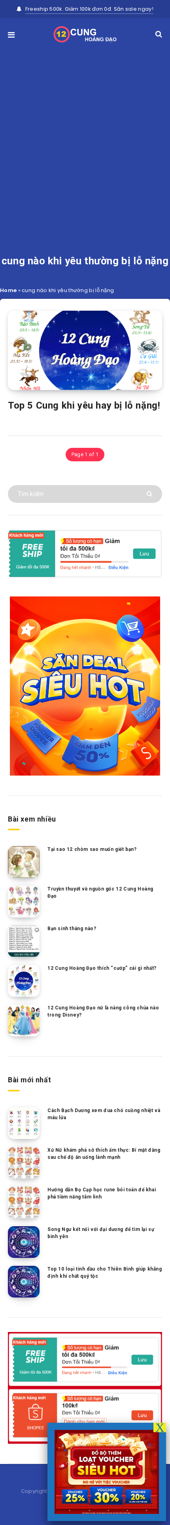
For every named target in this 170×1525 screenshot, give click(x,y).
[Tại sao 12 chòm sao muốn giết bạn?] (24, 862)
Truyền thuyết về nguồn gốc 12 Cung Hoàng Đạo (100, 892)
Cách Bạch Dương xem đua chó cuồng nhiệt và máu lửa (103, 1114)
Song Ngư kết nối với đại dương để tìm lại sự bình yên (100, 1233)
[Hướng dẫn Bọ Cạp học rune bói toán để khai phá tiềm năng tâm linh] (24, 1202)
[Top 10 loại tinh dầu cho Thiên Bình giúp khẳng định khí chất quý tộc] (24, 1282)
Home (8, 290)
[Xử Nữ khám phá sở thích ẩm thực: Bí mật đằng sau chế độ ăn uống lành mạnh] (24, 1163)
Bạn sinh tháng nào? (71, 928)
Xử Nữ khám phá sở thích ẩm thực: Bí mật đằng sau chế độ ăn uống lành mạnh (103, 1153)
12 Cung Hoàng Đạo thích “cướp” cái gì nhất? (102, 968)
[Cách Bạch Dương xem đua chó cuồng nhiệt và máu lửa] (24, 1123)
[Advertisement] (85, 137)
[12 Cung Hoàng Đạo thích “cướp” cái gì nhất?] (24, 981)
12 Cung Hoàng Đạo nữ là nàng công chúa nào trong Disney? (103, 1011)
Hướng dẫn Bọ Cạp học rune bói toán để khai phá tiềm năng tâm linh (101, 1193)
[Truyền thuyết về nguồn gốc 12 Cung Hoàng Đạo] (24, 901)
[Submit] (150, 493)
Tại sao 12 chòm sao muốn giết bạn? (91, 849)
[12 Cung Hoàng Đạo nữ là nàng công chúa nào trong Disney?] (24, 1020)
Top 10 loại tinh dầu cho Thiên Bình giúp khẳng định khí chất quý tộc (104, 1272)
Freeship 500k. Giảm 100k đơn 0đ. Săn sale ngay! (89, 9)
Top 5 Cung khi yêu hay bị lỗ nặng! (84, 405)
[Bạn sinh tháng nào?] (24, 941)
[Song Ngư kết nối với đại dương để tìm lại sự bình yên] (24, 1242)
